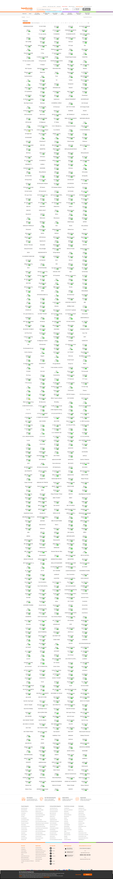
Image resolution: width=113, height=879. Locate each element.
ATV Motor (22, 816)
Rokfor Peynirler (52, 836)
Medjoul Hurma (52, 816)
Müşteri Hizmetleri (72, 6)
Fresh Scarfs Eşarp (38, 808)
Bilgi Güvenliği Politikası (25, 857)
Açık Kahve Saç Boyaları (54, 824)
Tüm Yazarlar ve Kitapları (82, 809)
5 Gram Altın (66, 819)
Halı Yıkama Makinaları (67, 814)
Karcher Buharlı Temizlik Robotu (40, 834)
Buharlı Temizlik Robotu (68, 829)
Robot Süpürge (23, 824)
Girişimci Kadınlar (65, 6)
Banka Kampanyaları (38, 859)
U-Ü (77, 22)
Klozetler (65, 818)
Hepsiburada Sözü (81, 808)
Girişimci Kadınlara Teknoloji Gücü (40, 854)
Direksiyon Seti (23, 839)
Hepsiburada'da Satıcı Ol (88, 6)
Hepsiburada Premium (79, 6)
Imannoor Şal (37, 818)
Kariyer (22, 854)
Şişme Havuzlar (66, 813)
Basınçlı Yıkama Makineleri (68, 809)
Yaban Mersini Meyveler (53, 808)
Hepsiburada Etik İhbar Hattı (85, 859)
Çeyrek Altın (66, 821)
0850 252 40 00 (85, 855)
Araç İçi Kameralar (24, 837)
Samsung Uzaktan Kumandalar (40, 826)
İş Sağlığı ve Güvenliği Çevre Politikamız (27, 860)
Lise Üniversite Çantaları (25, 819)
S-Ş (73, 22)
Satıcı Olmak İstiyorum (38, 849)
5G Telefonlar (80, 829)
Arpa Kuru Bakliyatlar (53, 823)
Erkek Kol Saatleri (24, 834)
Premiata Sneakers (38, 836)
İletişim (22, 862)
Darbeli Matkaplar (52, 829)
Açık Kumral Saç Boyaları (54, 811)
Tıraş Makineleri (66, 808)
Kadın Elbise (23, 814)
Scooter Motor (23, 813)
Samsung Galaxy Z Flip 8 (82, 836)
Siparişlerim (44, 6)
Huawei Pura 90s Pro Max (82, 818)
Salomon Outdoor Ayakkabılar (40, 814)
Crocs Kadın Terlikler (38, 819)
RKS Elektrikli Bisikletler (39, 813)
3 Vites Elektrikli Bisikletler (54, 831)
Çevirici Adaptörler (67, 824)
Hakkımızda (23, 847)
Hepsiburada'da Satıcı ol (87, 17)
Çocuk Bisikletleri (24, 818)
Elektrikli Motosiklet (24, 808)
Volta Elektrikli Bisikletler (39, 816)
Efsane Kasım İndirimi (81, 814)
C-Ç (44, 22)
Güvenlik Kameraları (24, 821)
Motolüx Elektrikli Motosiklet (39, 824)
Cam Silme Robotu (24, 831)
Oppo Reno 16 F (80, 831)
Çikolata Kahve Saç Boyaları (54, 821)
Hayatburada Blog (38, 847)
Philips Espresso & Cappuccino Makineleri (42, 823)
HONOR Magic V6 (81, 839)
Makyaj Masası (66, 816)
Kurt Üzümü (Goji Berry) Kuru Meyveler (56, 839)
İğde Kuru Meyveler (53, 813)
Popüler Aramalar (81, 811)
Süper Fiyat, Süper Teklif (51, 6)
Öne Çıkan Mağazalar (26, 22)
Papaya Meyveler (52, 826)
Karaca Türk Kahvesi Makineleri (40, 831)
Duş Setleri (66, 837)
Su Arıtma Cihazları (24, 829)
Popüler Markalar (81, 813)
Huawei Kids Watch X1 (81, 816)
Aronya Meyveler (52, 818)
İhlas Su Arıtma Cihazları (39, 837)
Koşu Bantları (23, 836)
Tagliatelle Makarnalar (53, 819)
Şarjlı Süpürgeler (66, 826)
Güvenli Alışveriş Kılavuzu (25, 859)
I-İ (55, 22)
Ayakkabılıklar (66, 823)
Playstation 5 (80, 824)
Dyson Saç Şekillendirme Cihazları (40, 821)
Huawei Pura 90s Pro (81, 819)
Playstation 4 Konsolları (25, 823)
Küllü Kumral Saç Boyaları (54, 809)
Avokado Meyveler (53, 814)
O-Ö (65, 22)
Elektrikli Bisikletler (24, 809)
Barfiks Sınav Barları (67, 834)
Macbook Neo (80, 821)
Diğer (88, 22)
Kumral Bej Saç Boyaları (53, 834)
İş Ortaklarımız (23, 849)
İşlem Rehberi (37, 860)
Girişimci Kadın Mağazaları (35, 22)
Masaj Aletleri (66, 811)
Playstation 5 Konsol (24, 811)
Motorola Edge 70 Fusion (82, 826)
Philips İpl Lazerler (38, 811)
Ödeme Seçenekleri (38, 857)
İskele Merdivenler (53, 837)
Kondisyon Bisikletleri (67, 839)
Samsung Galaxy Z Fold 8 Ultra (83, 834)
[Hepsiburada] (26, 8)
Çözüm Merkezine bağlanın (85, 848)
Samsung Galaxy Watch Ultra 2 (83, 837)
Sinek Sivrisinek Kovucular (25, 826)
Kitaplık (65, 831)
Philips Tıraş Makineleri (39, 829)
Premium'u (27, 9)
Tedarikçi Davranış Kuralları (39, 852)
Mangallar (65, 836)
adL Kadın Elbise (38, 839)
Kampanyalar (59, 6)
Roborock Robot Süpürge (39, 809)
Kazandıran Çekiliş (81, 823)
